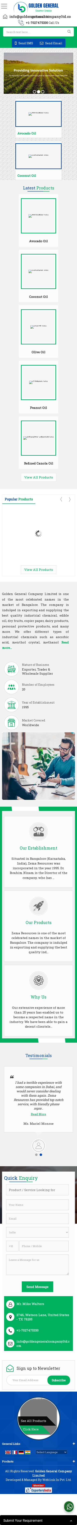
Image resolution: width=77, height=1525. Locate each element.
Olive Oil (38, 352)
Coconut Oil (26, 175)
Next (69, 499)
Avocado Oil (26, 133)
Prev (61, 499)
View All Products (38, 477)
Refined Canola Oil (38, 463)
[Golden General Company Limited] (36, 8)
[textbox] (38, 32)
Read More (46, 1114)
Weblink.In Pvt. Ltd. (56, 1480)
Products (8, 1461)
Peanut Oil (38, 408)
